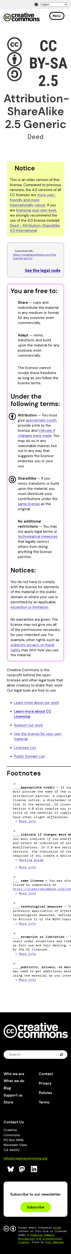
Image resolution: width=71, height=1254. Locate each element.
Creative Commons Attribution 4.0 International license (40, 1238)
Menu (57, 16)
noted (57, 1227)
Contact (46, 1074)
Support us (13, 1095)
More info (27, 821)
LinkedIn (34, 1169)
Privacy (45, 1083)
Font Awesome (54, 1242)
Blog (7, 1088)
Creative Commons (22, 17)
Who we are (14, 1074)
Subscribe (35, 1207)
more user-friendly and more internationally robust (33, 200)
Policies (45, 1092)
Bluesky (11, 1169)
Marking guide (31, 860)
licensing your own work (36, 210)
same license (29, 504)
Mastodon (22, 1169)
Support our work (28, 725)
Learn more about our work (36, 702)
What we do (14, 1081)
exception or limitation (29, 607)
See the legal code (42, 270)
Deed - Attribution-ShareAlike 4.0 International (35, 228)
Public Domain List (29, 756)
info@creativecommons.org (25, 1158)
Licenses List (25, 747)
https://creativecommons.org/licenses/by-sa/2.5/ (34, 256)
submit (61, 1054)
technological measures (38, 536)
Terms (44, 1102)
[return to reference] (17, 787)
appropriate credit (41, 420)
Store (8, 1102)
